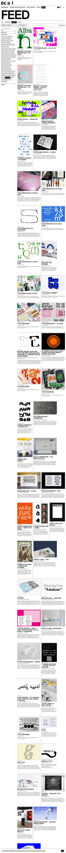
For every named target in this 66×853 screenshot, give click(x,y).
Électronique (4, 81)
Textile (2, 77)
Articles (19, 22)
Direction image (12, 48)
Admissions (4, 7)
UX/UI (12, 77)
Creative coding (4, 44)
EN (60, 7)
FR (58, 7)
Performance (4, 65)
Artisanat (3, 40)
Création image (12, 44)
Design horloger (4, 48)
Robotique (8, 67)
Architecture (8, 38)
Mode (2, 59)
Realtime (3, 67)
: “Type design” (18, 25)
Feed (43, 7)
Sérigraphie (3, 75)
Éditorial (9, 79)
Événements (8, 22)
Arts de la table (9, 40)
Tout (2, 22)
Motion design (7, 59)
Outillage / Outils (11, 61)
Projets (14, 22)
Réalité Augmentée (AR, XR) (6, 69)
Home (7, 3)
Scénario (3, 73)
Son (13, 73)
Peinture (8, 63)
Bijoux (2, 42)
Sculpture (13, 71)
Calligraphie (7, 42)
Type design (7, 77)
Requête (2, 28)
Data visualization (5, 46)
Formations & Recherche (17, 7)
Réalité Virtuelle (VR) (5, 71)
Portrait (9, 65)
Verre (2, 79)
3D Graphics (3, 36)
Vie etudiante (31, 7)
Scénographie (9, 73)
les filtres (6, 25)
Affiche (2, 38)
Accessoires (9, 36)
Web (5, 79)
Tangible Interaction (11, 75)
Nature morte (4, 61)
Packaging (3, 63)
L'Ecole (38, 7)
